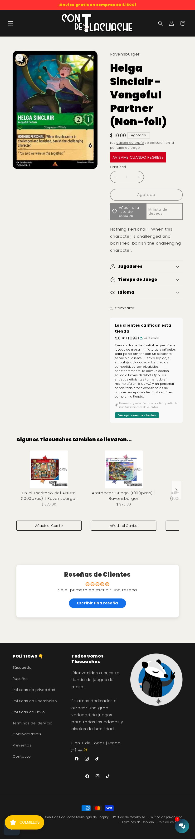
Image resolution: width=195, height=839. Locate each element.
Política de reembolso (129, 817)
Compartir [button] (124, 308)
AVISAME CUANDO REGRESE (138, 157)
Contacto (22, 756)
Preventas (22, 745)
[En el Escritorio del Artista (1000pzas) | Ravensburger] (49, 469)
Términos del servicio (138, 822)
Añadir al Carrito (49, 525)
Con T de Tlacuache (60, 817)
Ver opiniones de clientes (137, 415)
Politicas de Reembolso (35, 701)
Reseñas (21, 678)
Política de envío (170, 822)
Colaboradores (27, 734)
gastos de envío (130, 143)
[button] (10, 23)
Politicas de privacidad (34, 689)
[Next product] (176, 490)
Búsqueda (22, 667)
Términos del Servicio (33, 723)
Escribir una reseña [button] (97, 603)
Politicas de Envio (29, 712)
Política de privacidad (166, 817)
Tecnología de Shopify (92, 817)
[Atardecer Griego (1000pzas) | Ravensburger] (123, 469)
